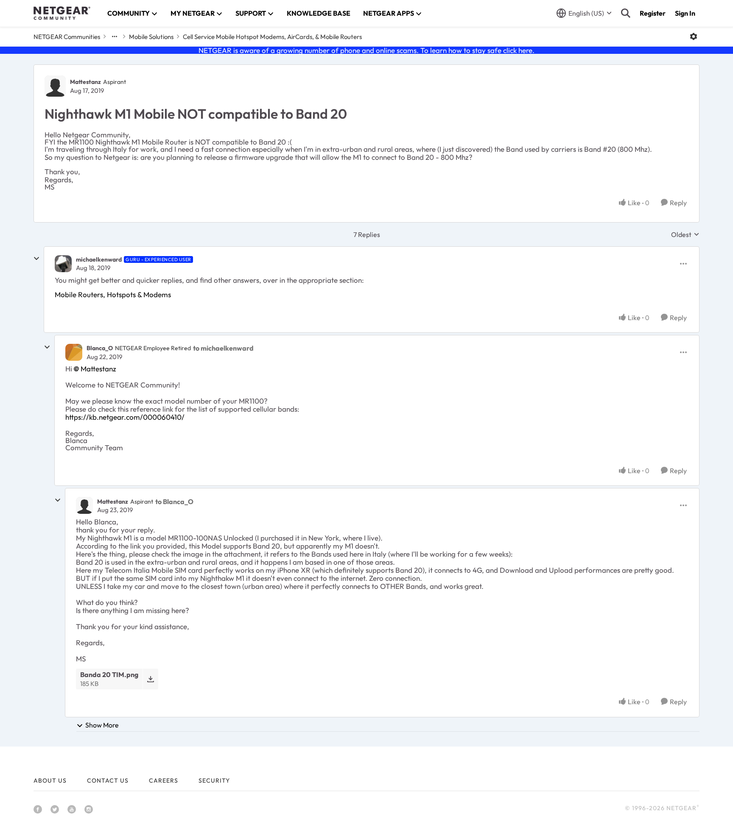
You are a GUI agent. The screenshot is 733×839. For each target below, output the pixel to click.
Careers (163, 780)
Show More (102, 725)
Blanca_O (100, 348)
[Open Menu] (693, 36)
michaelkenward (99, 259)
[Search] (626, 13)
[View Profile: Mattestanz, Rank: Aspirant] (55, 86)
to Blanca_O (174, 501)
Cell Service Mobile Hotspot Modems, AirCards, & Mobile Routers (272, 37)
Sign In (685, 13)
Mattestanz (85, 82)
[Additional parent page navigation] (114, 36)
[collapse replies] (36, 259)
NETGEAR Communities (67, 37)
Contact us (108, 780)
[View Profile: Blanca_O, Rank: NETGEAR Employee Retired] (73, 352)
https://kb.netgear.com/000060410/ (125, 417)
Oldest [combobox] (685, 234)
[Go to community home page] (62, 13)
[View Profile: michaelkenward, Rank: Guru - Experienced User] (63, 263)
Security (214, 780)
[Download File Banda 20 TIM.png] (150, 679)
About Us (50, 780)
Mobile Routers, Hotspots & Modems (113, 294)
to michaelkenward (223, 348)
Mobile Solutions (151, 37)
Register (653, 13)
